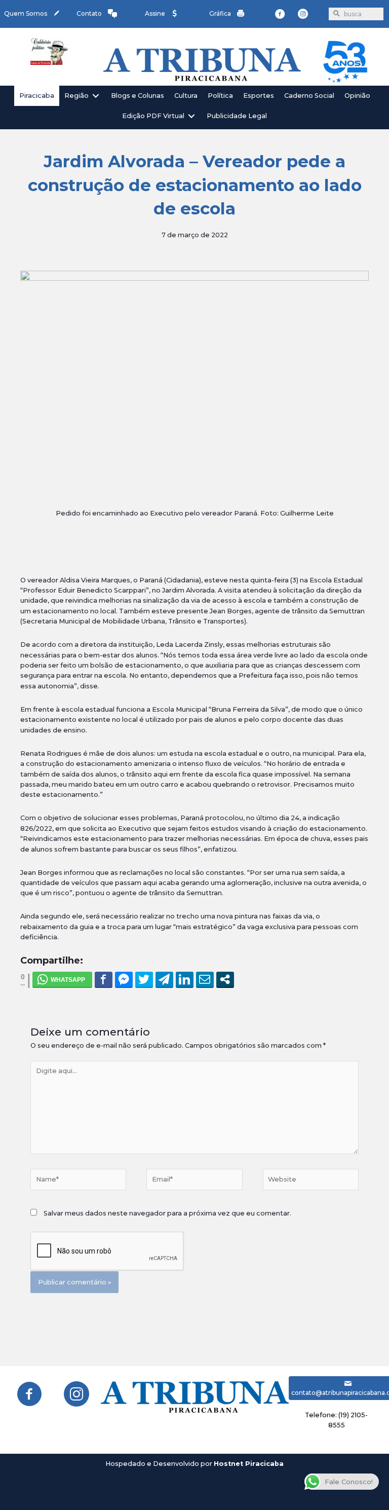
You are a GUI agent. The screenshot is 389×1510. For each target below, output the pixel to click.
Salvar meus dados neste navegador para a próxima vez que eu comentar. (167, 1213)
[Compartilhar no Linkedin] (184, 979)
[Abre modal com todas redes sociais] (225, 979)
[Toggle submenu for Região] (96, 95)
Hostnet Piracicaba (249, 1463)
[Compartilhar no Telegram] (164, 979)
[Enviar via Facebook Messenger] (124, 979)
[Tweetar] (144, 979)
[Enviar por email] (205, 979)
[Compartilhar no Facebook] (103, 979)
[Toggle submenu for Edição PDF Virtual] (191, 116)
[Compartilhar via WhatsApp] (62, 979)
